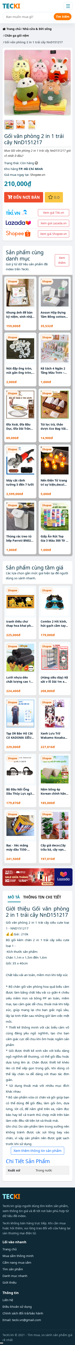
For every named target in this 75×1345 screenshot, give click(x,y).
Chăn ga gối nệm (17, 35)
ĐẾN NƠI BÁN (26, 197)
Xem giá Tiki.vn (53, 213)
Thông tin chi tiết (42, 897)
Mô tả (14, 897)
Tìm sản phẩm (12, 1269)
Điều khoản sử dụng (17, 1306)
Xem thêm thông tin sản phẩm (37, 1150)
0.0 (56, 197)
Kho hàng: (11, 169)
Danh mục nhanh (14, 1276)
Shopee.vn (37, 174)
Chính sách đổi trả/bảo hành (22, 1313)
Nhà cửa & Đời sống (37, 29)
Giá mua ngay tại (16, 174)
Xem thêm (62, 260)
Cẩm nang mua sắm (16, 1262)
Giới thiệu (9, 1282)
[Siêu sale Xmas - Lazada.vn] (37, 877)
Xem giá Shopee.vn (53, 234)
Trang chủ (13, 29)
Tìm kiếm (62, 17)
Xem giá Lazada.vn (54, 223)
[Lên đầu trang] (1, 1343)
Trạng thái (11, 163)
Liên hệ (7, 1300)
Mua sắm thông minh (18, 1256)
